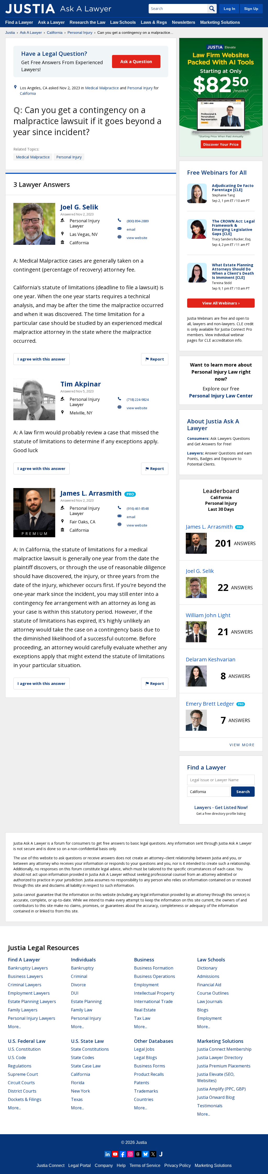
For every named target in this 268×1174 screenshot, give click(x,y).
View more (242, 744)
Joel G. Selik (79, 206)
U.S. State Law (87, 1041)
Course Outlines (213, 993)
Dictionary (207, 968)
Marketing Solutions (220, 22)
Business (144, 959)
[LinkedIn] (107, 1154)
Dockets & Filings (24, 1099)
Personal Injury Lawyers (31, 1018)
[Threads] (138, 1154)
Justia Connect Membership (224, 1049)
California (55, 32)
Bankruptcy (82, 968)
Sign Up (251, 9)
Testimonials (209, 1106)
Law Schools (123, 22)
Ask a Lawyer (52, 22)
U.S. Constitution (24, 1049)
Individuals (83, 959)
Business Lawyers (25, 976)
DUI (75, 993)
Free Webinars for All (217, 172)
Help (121, 1165)
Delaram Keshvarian (211, 659)
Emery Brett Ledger (210, 703)
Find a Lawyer (19, 22)
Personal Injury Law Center (221, 395)
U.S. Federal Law (27, 1041)
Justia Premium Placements (223, 1066)
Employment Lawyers (29, 993)
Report (156, 359)
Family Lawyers (22, 1010)
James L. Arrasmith (91, 493)
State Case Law (85, 1066)
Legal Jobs (144, 1049)
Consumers (197, 438)
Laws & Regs (154, 22)
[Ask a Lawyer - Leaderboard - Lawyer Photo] (196, 543)
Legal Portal (79, 1165)
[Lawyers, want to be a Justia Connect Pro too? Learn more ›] (130, 493)
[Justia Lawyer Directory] (161, 1154)
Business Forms (149, 1066)
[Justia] (30, 8)
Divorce (78, 985)
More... (14, 1026)
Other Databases (153, 1041)
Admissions (208, 976)
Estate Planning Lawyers (32, 1001)
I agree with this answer (41, 359)
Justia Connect (50, 1165)
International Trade (153, 1001)
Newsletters (183, 22)
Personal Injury (80, 32)
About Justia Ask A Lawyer (213, 424)
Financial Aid (209, 985)
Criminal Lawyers (24, 985)
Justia (10, 32)
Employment (146, 985)
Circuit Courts (21, 1083)
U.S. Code (17, 1057)
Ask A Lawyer (31, 32)
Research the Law (87, 22)
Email (131, 229)
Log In (229, 9)
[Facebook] (123, 1154)
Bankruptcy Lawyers (28, 968)
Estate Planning (86, 1001)
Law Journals (209, 1001)
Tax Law (142, 1018)
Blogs (202, 1010)
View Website (137, 237)
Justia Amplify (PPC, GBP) (221, 1089)
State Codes (82, 1057)
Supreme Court (23, 1074)
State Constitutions (90, 1049)
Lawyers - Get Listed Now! (221, 807)
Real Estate (145, 1010)
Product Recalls (149, 1074)
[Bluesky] (145, 1154)
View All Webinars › (221, 303)
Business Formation (153, 968)
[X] (153, 1154)
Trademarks (146, 1091)
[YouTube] (115, 1154)
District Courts (22, 1091)
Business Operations (154, 976)
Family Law (81, 1010)
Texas (77, 1099)
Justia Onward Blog (216, 1097)
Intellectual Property (154, 993)
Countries (143, 1099)
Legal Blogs (145, 1057)
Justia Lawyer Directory (220, 1057)
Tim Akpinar (80, 383)
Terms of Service (145, 1165)
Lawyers (195, 453)
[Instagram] (130, 1154)
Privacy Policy (177, 1165)
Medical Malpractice (102, 87)
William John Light (208, 615)
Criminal (79, 976)
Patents (141, 1083)
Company (104, 1165)
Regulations (19, 1066)
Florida (77, 1083)
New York (80, 1091)
